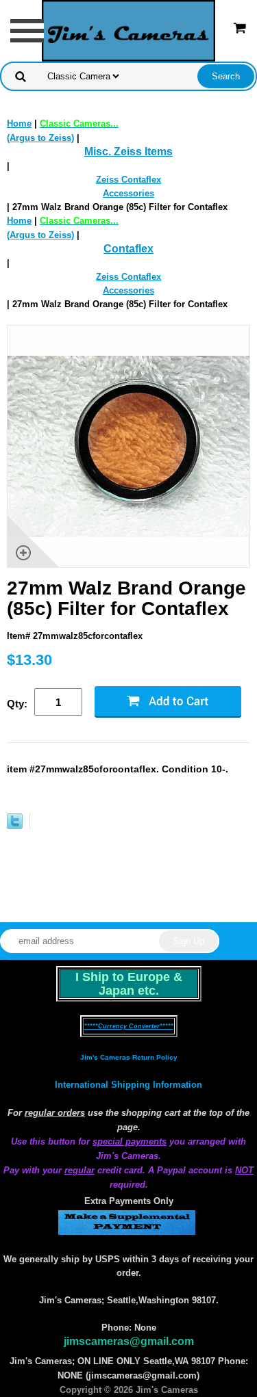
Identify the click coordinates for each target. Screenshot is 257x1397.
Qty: (17, 703)
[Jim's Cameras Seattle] (129, 30)
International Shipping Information (128, 1085)
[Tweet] (15, 826)
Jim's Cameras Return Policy (129, 1057)
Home (19, 123)
